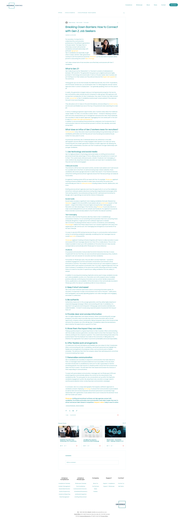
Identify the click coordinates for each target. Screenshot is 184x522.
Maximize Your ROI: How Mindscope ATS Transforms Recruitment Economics (68, 440)
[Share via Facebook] (66, 410)
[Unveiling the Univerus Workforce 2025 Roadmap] (92, 431)
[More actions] (118, 22)
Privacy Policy (104, 516)
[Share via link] (76, 410)
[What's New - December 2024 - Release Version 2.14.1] (115, 431)
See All (124, 423)
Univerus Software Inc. (85, 516)
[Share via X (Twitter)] (69, 410)
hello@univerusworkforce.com (99, 512)
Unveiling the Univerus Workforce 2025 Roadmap (91, 440)
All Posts (60, 12)
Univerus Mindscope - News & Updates (87, 12)
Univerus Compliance (70, 12)
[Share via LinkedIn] (73, 410)
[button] (129, 5)
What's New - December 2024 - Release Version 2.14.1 (115, 440)
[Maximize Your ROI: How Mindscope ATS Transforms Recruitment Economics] (68, 431)
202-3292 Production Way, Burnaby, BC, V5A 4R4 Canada (95, 514)
